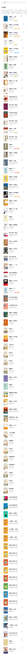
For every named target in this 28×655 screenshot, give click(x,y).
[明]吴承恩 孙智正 (13, 274)
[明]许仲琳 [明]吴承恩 (13, 74)
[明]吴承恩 (11, 18)
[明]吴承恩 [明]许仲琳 (13, 411)
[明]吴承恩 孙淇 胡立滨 (14, 531)
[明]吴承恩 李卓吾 (13, 307)
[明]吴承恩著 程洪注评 (13, 186)
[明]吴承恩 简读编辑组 (13, 34)
